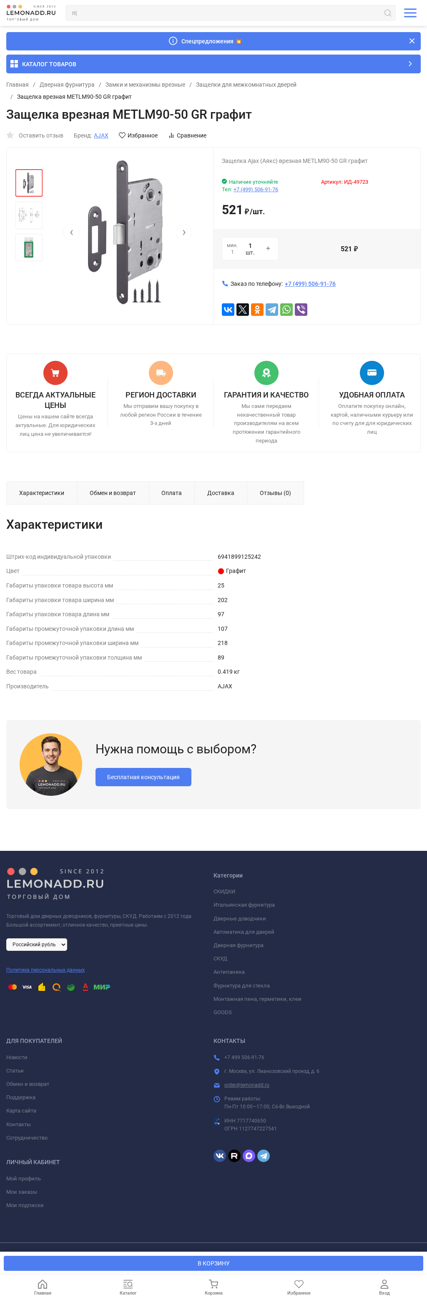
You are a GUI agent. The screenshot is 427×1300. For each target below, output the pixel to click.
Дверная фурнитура (67, 85)
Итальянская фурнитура (244, 905)
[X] (242, 309)
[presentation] (71, 232)
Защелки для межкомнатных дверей (246, 85)
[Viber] (301, 309)
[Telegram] (272, 309)
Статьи (15, 1071)
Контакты (18, 1124)
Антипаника (229, 972)
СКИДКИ (224, 891)
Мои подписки (25, 1205)
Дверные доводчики (240, 918)
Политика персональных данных (45, 970)
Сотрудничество (27, 1138)
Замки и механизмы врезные (145, 85)
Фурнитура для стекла (242, 985)
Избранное (143, 135)
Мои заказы (21, 1192)
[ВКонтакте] (228, 309)
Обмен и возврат (27, 1084)
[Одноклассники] (257, 309)
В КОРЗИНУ (214, 1263)
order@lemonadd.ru (246, 1085)
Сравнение (191, 135)
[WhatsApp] (286, 309)
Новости (17, 1057)
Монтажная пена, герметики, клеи (257, 999)
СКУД (220, 958)
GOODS (223, 1012)
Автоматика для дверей (244, 932)
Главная (17, 85)
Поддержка (20, 1097)
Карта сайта (21, 1111)
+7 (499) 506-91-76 (256, 189)
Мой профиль (23, 1178)
